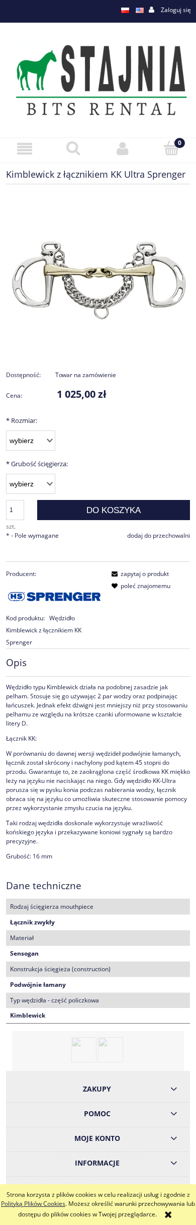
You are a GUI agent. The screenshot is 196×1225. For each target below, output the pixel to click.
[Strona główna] (98, 79)
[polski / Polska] (125, 10)
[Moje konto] (122, 149)
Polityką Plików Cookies (33, 1203)
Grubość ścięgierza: (37, 463)
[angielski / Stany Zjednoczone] (140, 10)
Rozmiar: (21, 420)
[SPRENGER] (54, 595)
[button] (24, 149)
